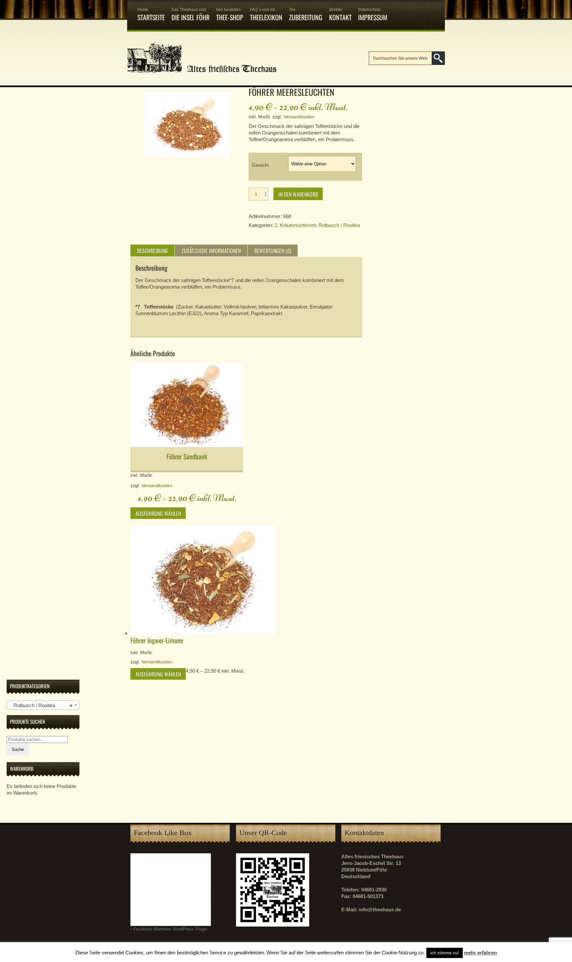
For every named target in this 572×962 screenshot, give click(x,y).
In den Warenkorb (298, 194)
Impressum (372, 14)
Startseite (151, 14)
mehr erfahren (480, 952)
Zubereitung (305, 14)
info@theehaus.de (380, 909)
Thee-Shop (229, 14)
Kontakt (340, 14)
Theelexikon (266, 14)
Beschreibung (152, 251)
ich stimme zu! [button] (444, 952)
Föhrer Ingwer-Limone (156, 640)
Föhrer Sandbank (187, 456)
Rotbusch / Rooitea (339, 225)
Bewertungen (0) (272, 251)
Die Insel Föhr (190, 14)
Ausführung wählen (158, 513)
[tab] (152, 250)
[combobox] (43, 705)
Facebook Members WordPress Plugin (170, 929)
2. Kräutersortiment (295, 225)
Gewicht (260, 165)
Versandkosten (298, 116)
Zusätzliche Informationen (211, 251)
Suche (18, 749)
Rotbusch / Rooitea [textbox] (41, 705)
